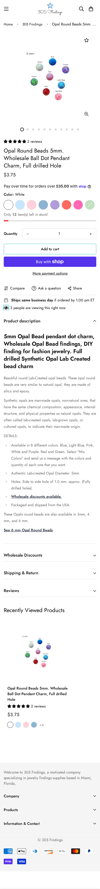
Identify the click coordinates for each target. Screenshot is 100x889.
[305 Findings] (50, 9)
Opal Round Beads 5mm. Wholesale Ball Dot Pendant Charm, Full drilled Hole (37, 694)
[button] (15, 141)
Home (8, 24)
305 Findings (32, 24)
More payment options (50, 273)
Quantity (10, 233)
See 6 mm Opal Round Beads (28, 530)
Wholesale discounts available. (36, 496)
